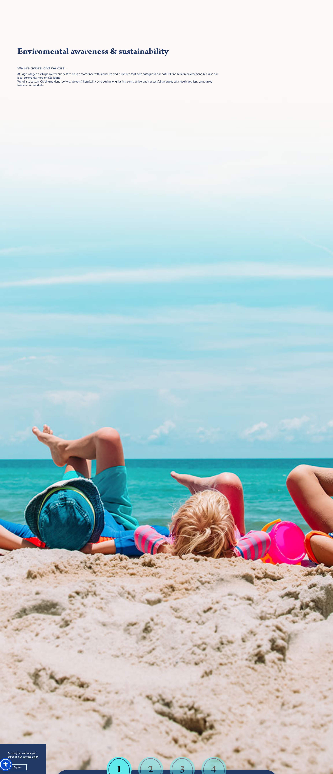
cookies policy (30, 756)
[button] (5, 764)
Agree (17, 767)
